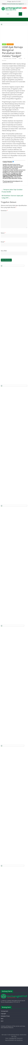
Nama (3, 233)
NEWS (4, 44)
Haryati (20, 58)
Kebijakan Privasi (5, 1016)
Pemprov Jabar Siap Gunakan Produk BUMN (12, 191)
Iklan (2, 1018)
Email (3, 242)
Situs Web (4, 251)
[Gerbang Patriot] (2, 19)
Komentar (4, 210)
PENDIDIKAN (10, 44)
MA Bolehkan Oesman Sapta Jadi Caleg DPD (12, 197)
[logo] (14, 994)
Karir (2, 1021)
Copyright (3, 1013)
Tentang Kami (4, 1011)
